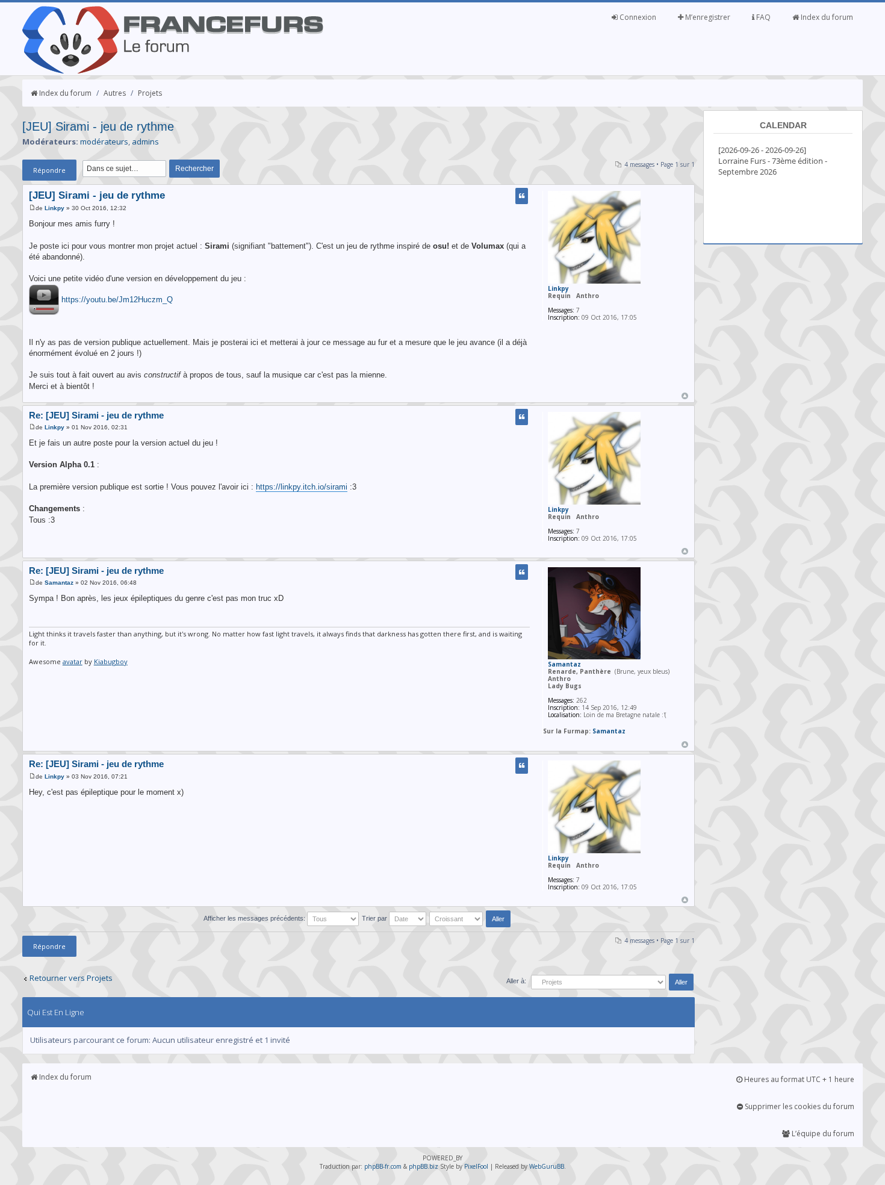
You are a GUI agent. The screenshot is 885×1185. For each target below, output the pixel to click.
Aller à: (516, 980)
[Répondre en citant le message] (521, 196)
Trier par (375, 918)
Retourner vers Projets (71, 977)
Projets (150, 93)
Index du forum (826, 17)
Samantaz (59, 582)
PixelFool (476, 1166)
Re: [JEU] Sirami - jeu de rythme (96, 415)
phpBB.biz (423, 1166)
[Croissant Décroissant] (471, 918)
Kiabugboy (111, 661)
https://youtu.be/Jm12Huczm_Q (117, 298)
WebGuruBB (546, 1166)
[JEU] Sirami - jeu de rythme (98, 126)
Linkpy (54, 208)
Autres (115, 93)
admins (145, 141)
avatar (72, 661)
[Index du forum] (172, 71)
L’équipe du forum (822, 1133)
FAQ (762, 17)
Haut (685, 396)
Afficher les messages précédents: (255, 918)
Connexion (637, 17)
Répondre (49, 170)
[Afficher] (44, 298)
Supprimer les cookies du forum (798, 1106)
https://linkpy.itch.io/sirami (301, 486)
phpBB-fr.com (383, 1166)
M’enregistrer (706, 17)
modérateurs (104, 141)
